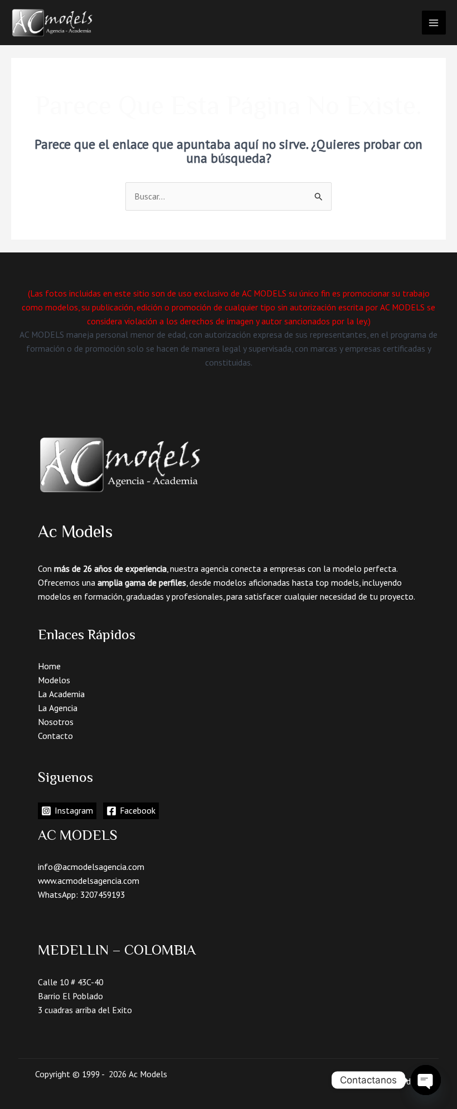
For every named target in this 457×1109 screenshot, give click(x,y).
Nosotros (56, 721)
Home (49, 666)
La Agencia (57, 707)
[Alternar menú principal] (434, 23)
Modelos (54, 679)
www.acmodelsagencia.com (88, 880)
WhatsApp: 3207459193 (81, 894)
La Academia (61, 693)
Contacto (55, 735)
